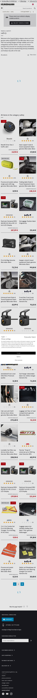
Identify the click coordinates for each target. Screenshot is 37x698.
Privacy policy (27, 337)
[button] (4, 337)
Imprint (34, 337)
